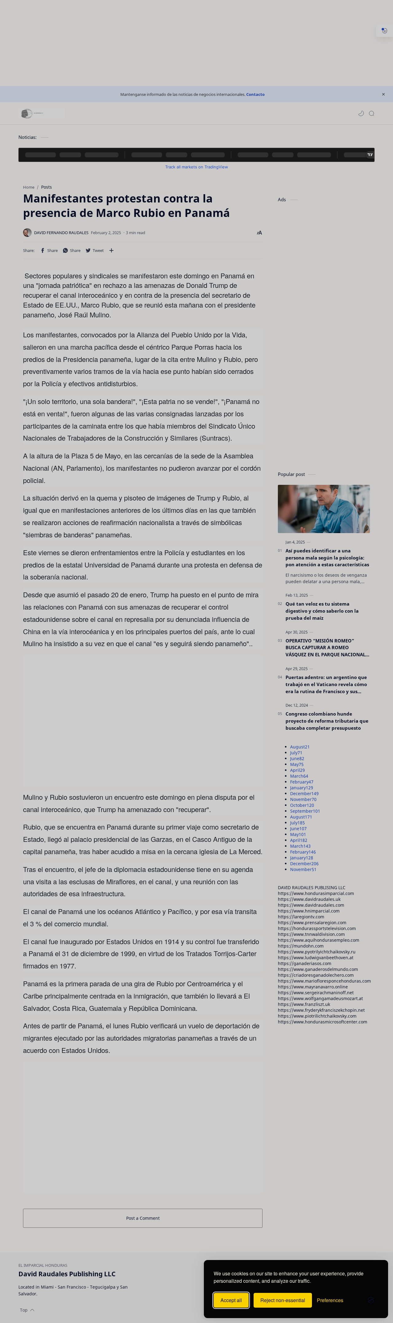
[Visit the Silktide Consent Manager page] (371, 1300)
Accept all (231, 1300)
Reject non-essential (282, 1300)
